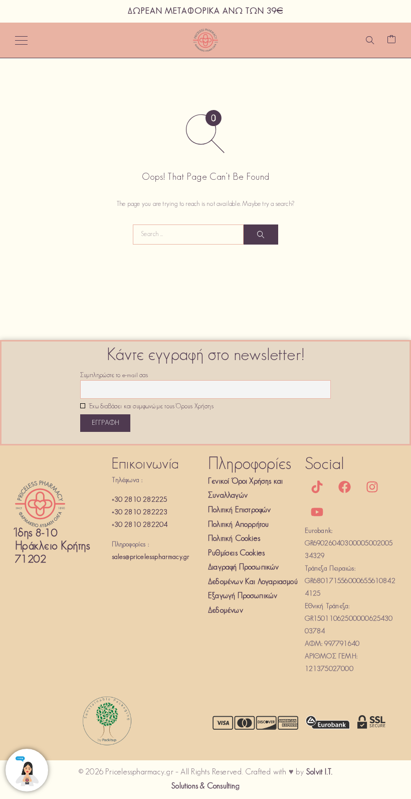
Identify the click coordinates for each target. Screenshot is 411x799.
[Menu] (21, 40)
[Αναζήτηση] (369, 40)
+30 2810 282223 (140, 512)
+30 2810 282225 (139, 500)
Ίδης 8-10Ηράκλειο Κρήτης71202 (52, 546)
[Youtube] (317, 512)
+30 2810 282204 (140, 525)
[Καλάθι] (391, 40)
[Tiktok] (317, 487)
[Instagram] (372, 487)
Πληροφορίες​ (249, 465)
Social (325, 465)
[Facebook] (344, 487)
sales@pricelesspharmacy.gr (151, 557)
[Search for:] (188, 234)
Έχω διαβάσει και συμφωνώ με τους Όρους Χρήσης (151, 407)
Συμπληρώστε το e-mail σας (114, 376)
